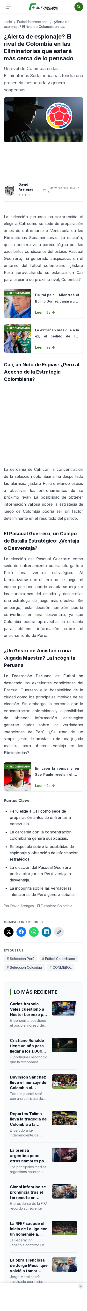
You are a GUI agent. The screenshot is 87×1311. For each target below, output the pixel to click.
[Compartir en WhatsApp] (34, 932)
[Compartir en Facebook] (21, 932)
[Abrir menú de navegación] (8, 6)
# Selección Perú (20, 959)
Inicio (8, 22)
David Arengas (25, 186)
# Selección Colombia (24, 967)
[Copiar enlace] (59, 932)
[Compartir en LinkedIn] (46, 932)
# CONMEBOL (61, 967)
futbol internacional (32, 22)
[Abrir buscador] (78, 6)
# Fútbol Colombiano (58, 959)
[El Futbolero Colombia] (43, 7)
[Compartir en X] (9, 932)
